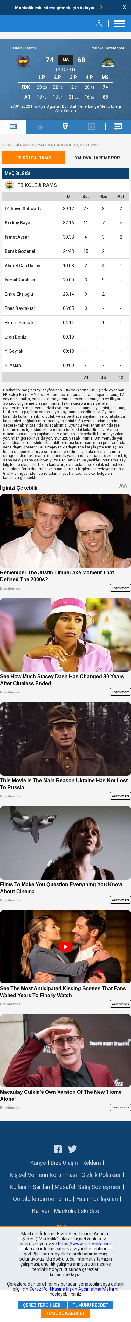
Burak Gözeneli (21, 251)
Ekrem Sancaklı (20, 322)
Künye (38, 1162)
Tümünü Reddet (90, 1305)
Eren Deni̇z (15, 336)
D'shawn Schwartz (23, 208)
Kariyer (41, 1211)
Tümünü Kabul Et (65, 1313)
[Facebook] (58, 1150)
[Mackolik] (21, 23)
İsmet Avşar (17, 237)
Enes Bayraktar (20, 308)
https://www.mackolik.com (84, 1243)
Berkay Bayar (18, 222)
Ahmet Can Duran (22, 265)
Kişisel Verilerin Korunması (43, 1174)
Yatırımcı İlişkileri (97, 1199)
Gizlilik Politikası (101, 1174)
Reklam (91, 1162)
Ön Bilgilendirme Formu (42, 1199)
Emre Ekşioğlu (19, 294)
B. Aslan (13, 365)
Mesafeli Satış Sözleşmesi (88, 1186)
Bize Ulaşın (64, 1162)
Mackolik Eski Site (76, 1211)
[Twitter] (72, 1150)
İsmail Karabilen (21, 279)
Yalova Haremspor (108, 48)
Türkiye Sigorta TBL (50, 106)
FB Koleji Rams (23, 48)
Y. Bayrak (14, 351)
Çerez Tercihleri (42, 1305)
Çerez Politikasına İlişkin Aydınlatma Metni (71, 1289)
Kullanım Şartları (30, 1186)
